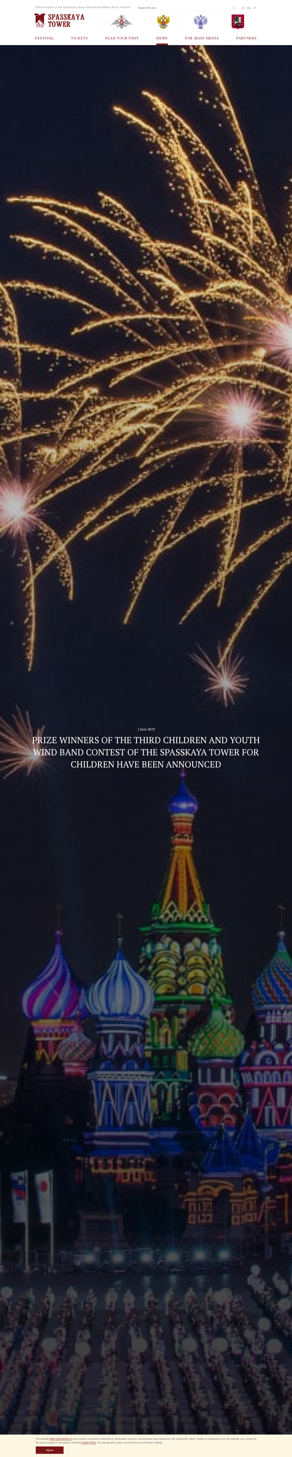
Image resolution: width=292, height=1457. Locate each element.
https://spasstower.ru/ (61, 1439)
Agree (49, 1450)
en (249, 8)
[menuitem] (44, 38)
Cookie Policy (88, 1442)
